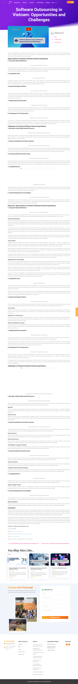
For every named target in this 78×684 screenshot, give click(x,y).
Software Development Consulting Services (37, 657)
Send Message (54, 617)
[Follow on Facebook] (67, 644)
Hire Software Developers (38, 671)
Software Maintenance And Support (38, 653)
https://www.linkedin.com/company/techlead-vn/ (22, 533)
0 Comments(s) (57, 39)
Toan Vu (62, 33)
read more (11, 577)
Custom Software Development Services (37, 665)
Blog (55, 36)
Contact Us (70, 2)
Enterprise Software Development (37, 668)
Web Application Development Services (37, 649)
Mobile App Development (38, 674)
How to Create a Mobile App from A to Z (59, 568)
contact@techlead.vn (15, 536)
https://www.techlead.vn (17, 531)
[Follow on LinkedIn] (69, 644)
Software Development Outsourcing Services (37, 645)
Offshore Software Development (37, 661)
